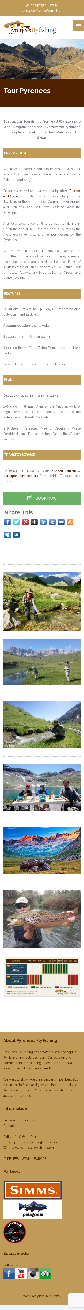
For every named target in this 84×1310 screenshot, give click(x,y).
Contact (9, 1126)
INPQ (49, 1296)
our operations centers (20, 476)
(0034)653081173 (42, 5)
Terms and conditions (19, 1120)
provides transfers (64, 470)
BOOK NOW (46, 498)
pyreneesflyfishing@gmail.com (42, 10)
